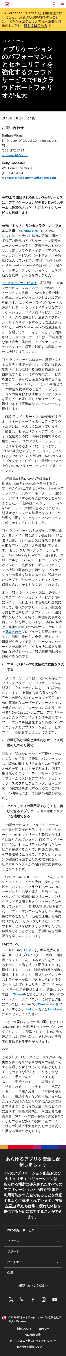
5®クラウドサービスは (19, 283)
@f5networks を (47, 1004)
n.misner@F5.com (15, 155)
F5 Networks (28, 231)
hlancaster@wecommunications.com (29, 178)
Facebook (55, 1009)
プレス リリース (12, 40)
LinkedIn (32, 1009)
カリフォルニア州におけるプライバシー (33, 1340)
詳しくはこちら (35, 25)
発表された (13, 632)
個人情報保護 (33, 1334)
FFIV (5, 236)
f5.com (18, 994)
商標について (24, 1328)
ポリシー (44, 1328)
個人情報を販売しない (29, 1346)
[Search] (54, 3)
